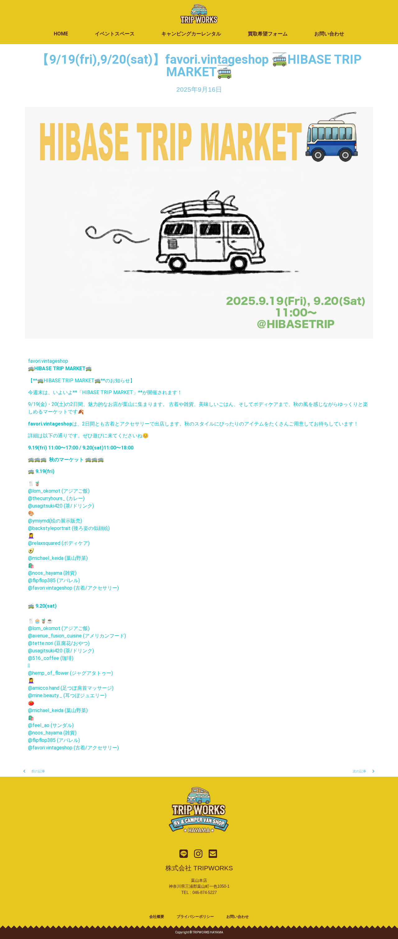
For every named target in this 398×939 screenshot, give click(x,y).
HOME (61, 34)
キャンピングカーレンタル (191, 34)
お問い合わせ (329, 34)
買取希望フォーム (268, 34)
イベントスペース (115, 34)
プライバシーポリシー (195, 916)
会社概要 (156, 916)
